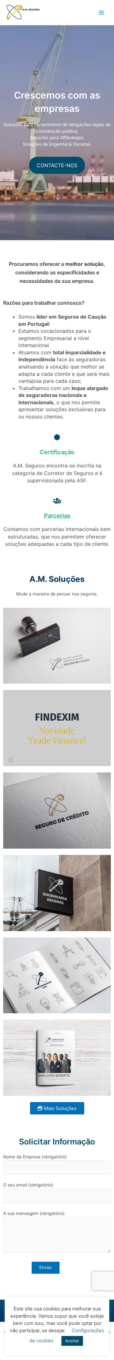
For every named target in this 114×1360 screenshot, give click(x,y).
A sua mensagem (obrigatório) (34, 1213)
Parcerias (57, 515)
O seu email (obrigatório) (28, 1184)
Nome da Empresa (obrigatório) (35, 1156)
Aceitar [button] (72, 1340)
